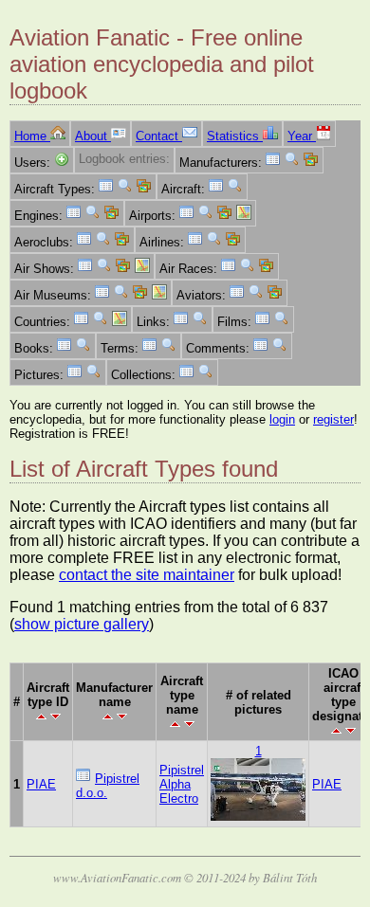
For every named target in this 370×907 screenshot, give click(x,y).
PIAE (41, 784)
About (93, 136)
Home (32, 136)
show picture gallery (81, 624)
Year (301, 136)
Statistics (235, 136)
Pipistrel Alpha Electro (181, 784)
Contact (159, 136)
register (333, 419)
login (282, 419)
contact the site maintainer (146, 575)
